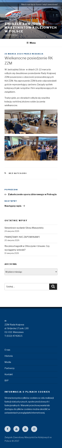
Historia (9, 356)
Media (8, 362)
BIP (7, 380)
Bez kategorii (18, 173)
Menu (33, 43)
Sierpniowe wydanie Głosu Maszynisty (24, 227)
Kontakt (9, 374)
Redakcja (37, 54)
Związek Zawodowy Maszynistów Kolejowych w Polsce (31, 27)
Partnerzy (10, 368)
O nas (7, 349)
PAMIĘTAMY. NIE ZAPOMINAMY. (22, 237)
